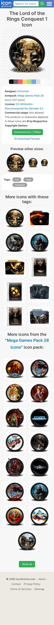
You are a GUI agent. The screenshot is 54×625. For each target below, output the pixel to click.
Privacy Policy (32, 584)
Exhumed (22, 91)
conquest (20, 184)
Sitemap (39, 589)
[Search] (42, 4)
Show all (27, 564)
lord (17, 179)
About (42, 579)
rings (28, 179)
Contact (16, 584)
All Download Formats (27, 138)
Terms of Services (21, 589)
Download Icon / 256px (27, 131)
